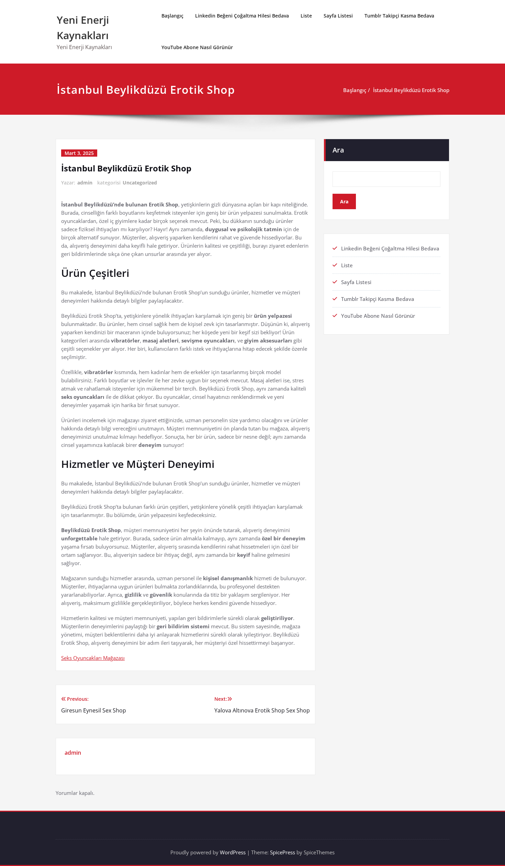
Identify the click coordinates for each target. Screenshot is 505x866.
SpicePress (282, 852)
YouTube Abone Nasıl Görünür (197, 47)
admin (84, 182)
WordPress (233, 852)
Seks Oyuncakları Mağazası (93, 657)
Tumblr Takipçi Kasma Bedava (399, 15)
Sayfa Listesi (338, 15)
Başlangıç (172, 15)
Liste (306, 15)
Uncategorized (140, 182)
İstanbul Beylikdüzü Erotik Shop (411, 90)
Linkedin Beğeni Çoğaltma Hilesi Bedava (242, 15)
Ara (338, 150)
